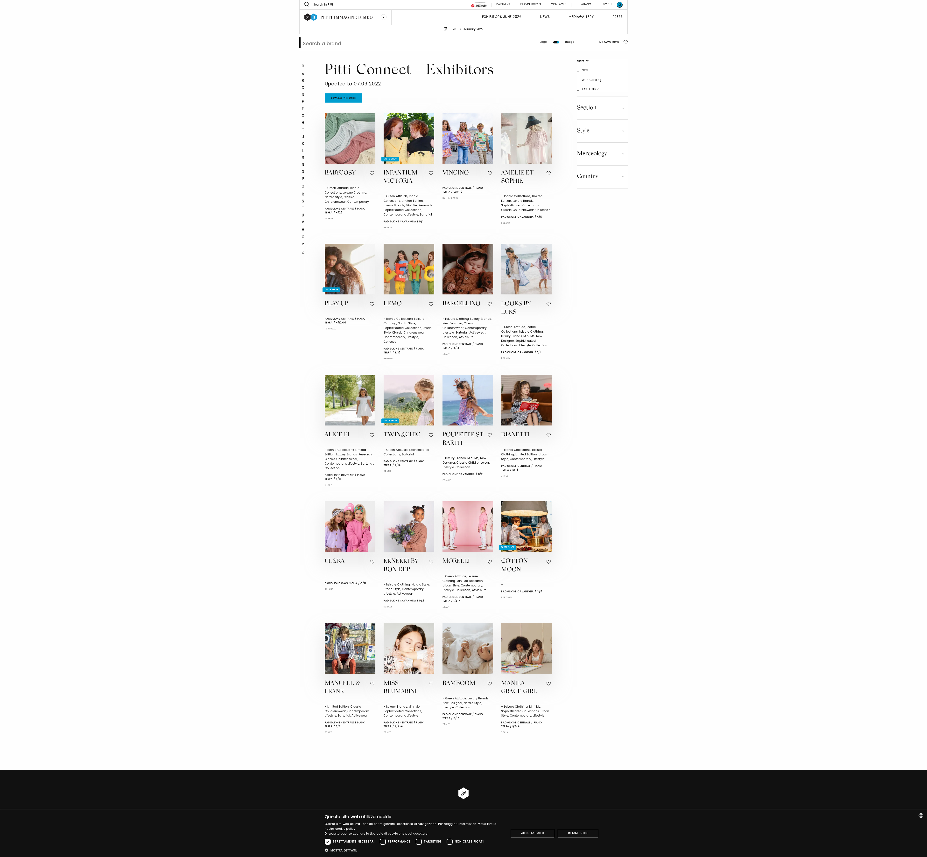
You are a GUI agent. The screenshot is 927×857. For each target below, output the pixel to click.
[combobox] (921, 815)
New (585, 70)
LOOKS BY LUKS (516, 308)
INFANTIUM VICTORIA (400, 177)
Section (587, 108)
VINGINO (455, 173)
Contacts (558, 5)
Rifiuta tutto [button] (578, 833)
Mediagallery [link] (581, 17)
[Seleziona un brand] (383, 17)
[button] (414, 850)
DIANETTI (515, 435)
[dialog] (463, 833)
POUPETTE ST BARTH (463, 439)
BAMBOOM (458, 684)
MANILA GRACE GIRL (519, 688)
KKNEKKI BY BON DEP (401, 565)
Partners (503, 5)
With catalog (591, 79)
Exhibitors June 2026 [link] (501, 17)
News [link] (545, 17)
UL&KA (335, 561)
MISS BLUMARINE (401, 688)
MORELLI (456, 561)
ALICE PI (337, 435)
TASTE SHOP (590, 89)
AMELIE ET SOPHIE (517, 177)
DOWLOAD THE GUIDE (343, 98)
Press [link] (617, 17)
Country (587, 177)
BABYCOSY (340, 173)
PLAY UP (336, 304)
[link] (610, 5)
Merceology (592, 154)
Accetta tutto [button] (532, 833)
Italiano (585, 4)
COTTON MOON (514, 565)
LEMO (393, 304)
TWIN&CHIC (402, 435)
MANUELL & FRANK (342, 688)
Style (583, 131)
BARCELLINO (461, 304)
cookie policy (345, 829)
